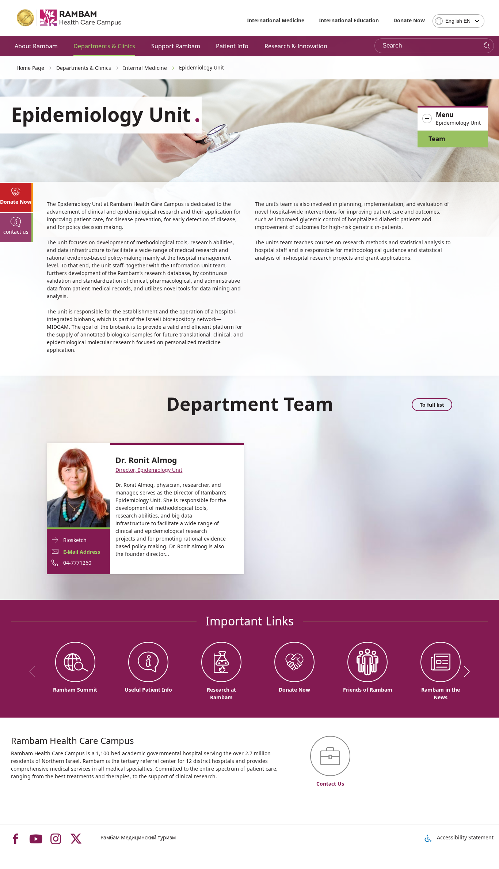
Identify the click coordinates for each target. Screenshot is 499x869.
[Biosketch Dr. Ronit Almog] (78, 484)
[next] (464, 671)
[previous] (35, 671)
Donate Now (409, 20)
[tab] (16, 197)
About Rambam (36, 46)
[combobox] (458, 21)
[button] (453, 119)
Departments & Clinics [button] (104, 46)
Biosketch (75, 540)
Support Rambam (175, 46)
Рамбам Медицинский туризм (138, 837)
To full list (432, 404)
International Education (349, 20)
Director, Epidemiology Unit (148, 469)
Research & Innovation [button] (295, 46)
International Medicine (275, 20)
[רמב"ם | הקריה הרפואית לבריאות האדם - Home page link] (69, 18)
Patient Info (232, 46)
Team (436, 139)
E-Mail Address (81, 551)
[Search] (486, 46)
